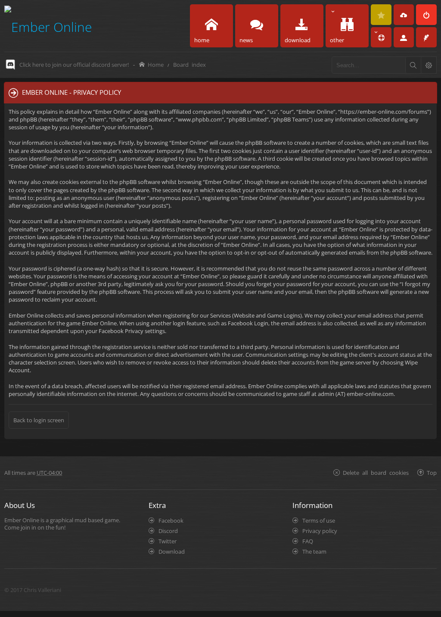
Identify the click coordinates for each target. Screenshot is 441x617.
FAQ (307, 541)
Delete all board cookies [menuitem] (376, 472)
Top (432, 472)
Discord (168, 531)
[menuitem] (381, 14)
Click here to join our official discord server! (74, 65)
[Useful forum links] (381, 37)
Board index (189, 64)
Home (156, 64)
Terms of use (318, 520)
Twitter (167, 541)
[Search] (413, 65)
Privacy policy (319, 531)
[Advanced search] (428, 65)
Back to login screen (38, 420)
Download (171, 551)
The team (314, 551)
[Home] (48, 25)
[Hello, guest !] (404, 37)
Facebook (170, 520)
